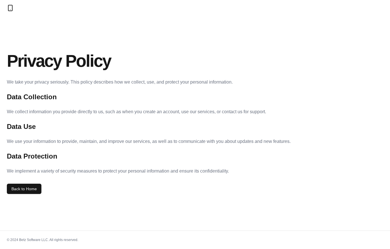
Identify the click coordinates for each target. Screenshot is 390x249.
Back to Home (24, 189)
